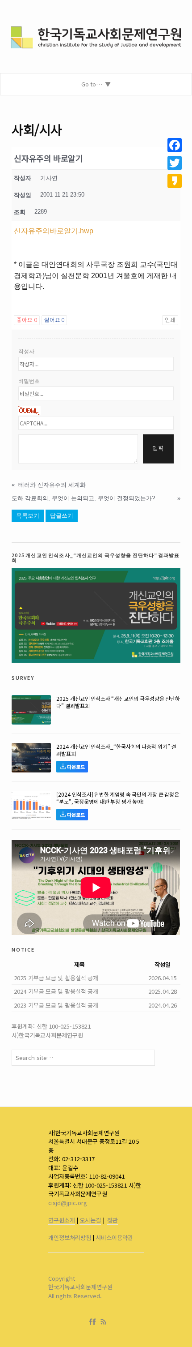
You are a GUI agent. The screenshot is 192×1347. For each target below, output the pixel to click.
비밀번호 (29, 381)
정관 (112, 1220)
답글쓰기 (61, 515)
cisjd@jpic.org (67, 1202)
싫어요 (54, 320)
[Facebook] (94, 1322)
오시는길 (90, 1220)
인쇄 (170, 320)
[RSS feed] (103, 1322)
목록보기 (27, 515)
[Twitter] (175, 163)
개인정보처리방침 (69, 1237)
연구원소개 (61, 1220)
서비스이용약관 (114, 1237)
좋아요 (27, 320)
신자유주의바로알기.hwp (53, 231)
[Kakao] (175, 181)
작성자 (26, 351)
